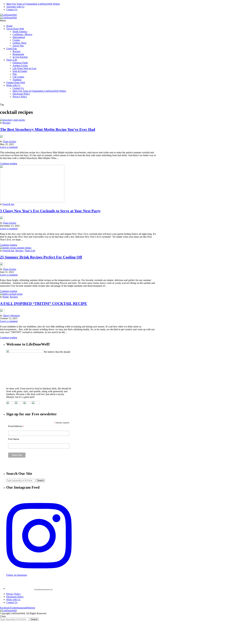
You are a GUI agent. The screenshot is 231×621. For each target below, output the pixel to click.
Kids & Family (20, 71)
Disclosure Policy (21, 93)
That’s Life (11, 59)
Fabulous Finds (20, 62)
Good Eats (11, 48)
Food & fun (8, 204)
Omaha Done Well (15, 82)
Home (9, 26)
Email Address (16, 426)
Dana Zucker (9, 141)
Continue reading (8, 163)
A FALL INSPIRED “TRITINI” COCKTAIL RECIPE (43, 303)
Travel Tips (18, 45)
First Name (13, 439)
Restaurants (18, 54)
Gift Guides (18, 76)
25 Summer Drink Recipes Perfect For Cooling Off (41, 257)
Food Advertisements (42, 589)
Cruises (16, 40)
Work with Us (13, 85)
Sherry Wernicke (11, 315)
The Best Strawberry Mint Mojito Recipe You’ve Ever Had (47, 129)
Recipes (16, 51)
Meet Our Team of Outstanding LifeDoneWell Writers (33, 4)
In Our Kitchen (20, 57)
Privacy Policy (20, 96)
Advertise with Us (15, 6)
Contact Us (11, 9)
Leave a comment (9, 147)
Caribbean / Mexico (22, 34)
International (19, 37)
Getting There (19, 43)
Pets (15, 74)
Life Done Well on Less (24, 68)
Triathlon (17, 79)
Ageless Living (20, 65)
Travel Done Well (15, 28)
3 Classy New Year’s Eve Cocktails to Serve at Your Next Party (50, 211)
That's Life (30, 250)
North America (20, 31)
